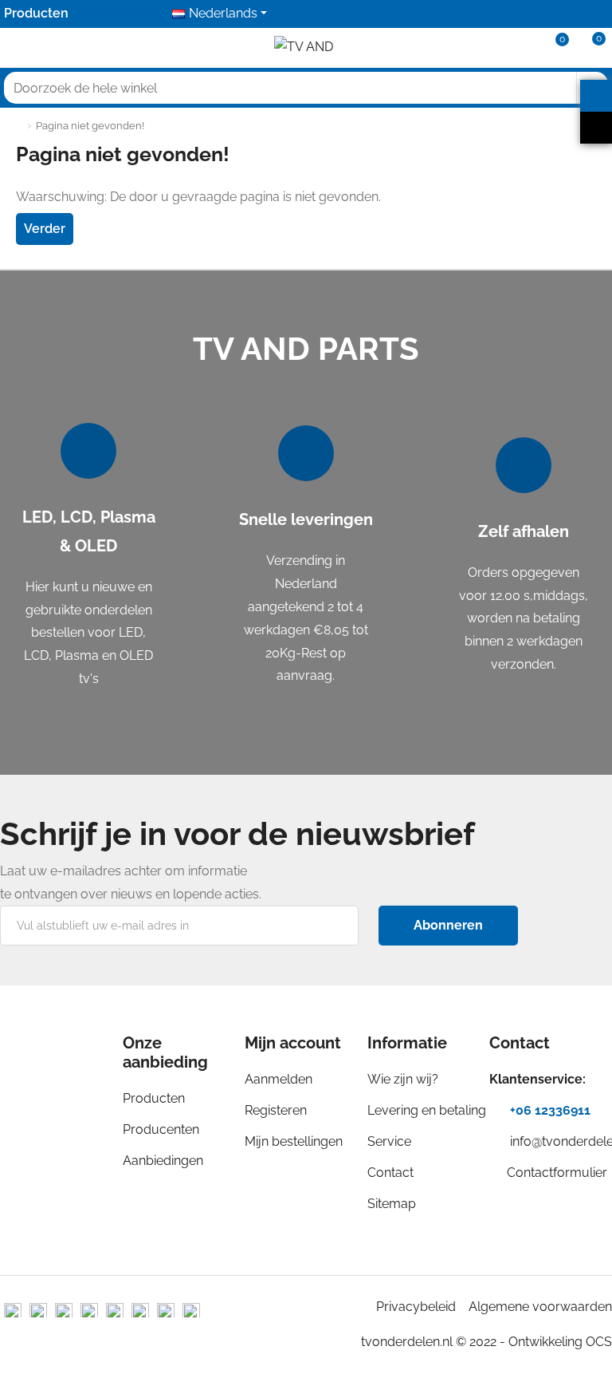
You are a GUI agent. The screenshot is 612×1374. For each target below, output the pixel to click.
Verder (44, 228)
